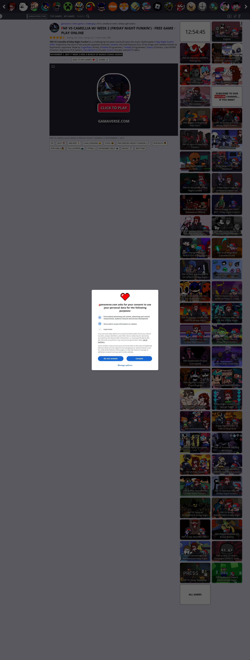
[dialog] (125, 330)
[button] (125, 329)
